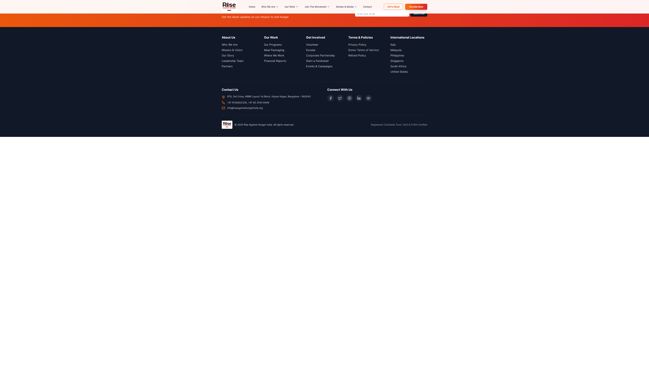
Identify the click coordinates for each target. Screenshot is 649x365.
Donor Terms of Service (363, 50)
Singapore (396, 61)
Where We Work (274, 55)
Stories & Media (345, 6)
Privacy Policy (357, 44)
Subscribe (419, 13)
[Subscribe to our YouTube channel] (368, 98)
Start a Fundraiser (317, 61)
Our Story (228, 55)
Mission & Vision (232, 50)
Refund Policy (357, 55)
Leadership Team (233, 61)
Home (252, 6)
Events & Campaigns (319, 66)
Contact (367, 6)
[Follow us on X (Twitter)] (340, 98)
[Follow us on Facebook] (330, 98)
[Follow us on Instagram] (349, 98)
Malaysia (396, 50)
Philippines (397, 55)
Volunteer (312, 44)
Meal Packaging (274, 50)
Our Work (290, 6)
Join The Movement (316, 6)
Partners (227, 66)
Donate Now (416, 6)
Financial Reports (275, 61)
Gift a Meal (393, 6)
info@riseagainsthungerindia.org (245, 107)
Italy (393, 44)
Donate (310, 50)
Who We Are (268, 6)
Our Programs (273, 44)
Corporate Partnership (320, 55)
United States (399, 71)
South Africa (398, 66)
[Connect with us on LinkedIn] (359, 98)
